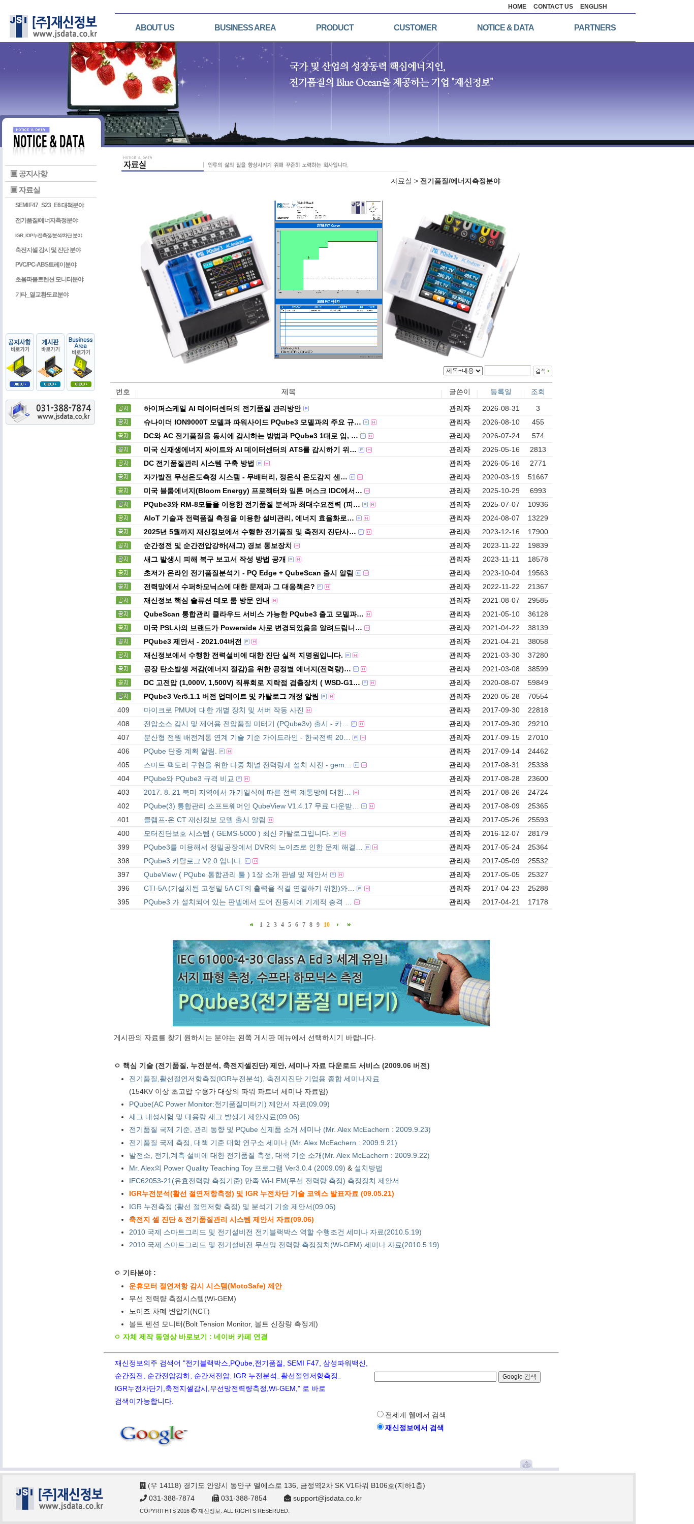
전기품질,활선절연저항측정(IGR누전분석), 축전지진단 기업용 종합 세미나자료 (254, 1079)
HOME (517, 6)
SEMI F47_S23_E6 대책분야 (49, 205)
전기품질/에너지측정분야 (46, 220)
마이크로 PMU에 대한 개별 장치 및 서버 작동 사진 (224, 710)
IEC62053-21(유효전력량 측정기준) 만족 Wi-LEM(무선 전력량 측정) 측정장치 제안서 (264, 1181)
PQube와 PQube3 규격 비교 (189, 778)
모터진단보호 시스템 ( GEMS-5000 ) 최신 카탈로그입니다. (237, 833)
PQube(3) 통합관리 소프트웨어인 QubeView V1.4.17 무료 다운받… (251, 806)
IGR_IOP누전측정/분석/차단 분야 (48, 235)
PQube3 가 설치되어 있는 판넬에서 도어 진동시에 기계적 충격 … (248, 902)
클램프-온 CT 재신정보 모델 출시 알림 (205, 820)
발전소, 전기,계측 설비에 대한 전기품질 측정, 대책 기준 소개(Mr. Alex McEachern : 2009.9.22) (280, 1155)
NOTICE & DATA (505, 27)
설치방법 (368, 1168)
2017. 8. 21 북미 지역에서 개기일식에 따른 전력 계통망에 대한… (247, 792)
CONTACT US (553, 6)
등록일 (501, 391)
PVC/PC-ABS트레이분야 (45, 264)
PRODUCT (335, 27)
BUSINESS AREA (245, 27)
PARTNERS (595, 27)
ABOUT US (154, 27)
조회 (538, 391)
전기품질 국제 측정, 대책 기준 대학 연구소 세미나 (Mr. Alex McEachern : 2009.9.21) (263, 1143)
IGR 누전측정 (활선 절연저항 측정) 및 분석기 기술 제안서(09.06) (232, 1207)
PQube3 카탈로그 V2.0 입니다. (193, 861)
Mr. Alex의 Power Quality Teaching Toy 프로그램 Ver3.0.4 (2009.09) (237, 1168)
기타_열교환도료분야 (42, 294)
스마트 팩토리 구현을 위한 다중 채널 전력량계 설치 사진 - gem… (248, 765)
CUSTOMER (415, 27)
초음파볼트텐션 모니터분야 (49, 279)
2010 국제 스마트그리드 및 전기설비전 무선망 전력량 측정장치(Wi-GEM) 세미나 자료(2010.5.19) (284, 1245)
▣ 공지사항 (28, 173)
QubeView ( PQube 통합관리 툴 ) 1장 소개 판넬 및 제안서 (236, 874)
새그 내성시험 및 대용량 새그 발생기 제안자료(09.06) (214, 1117)
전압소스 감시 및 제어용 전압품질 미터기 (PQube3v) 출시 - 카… (246, 724)
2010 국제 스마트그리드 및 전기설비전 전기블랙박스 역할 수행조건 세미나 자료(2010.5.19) (275, 1232)
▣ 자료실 (25, 189)
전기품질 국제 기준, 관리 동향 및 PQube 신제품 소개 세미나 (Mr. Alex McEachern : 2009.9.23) (280, 1129)
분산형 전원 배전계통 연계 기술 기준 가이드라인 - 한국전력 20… (247, 737)
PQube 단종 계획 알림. (180, 751)
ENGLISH (593, 6)
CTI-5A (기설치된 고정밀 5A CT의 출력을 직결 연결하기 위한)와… (249, 888)
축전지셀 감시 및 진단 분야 (48, 249)
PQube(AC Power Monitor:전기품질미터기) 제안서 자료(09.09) (229, 1104)
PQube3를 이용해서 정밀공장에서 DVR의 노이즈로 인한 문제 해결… (253, 847)
